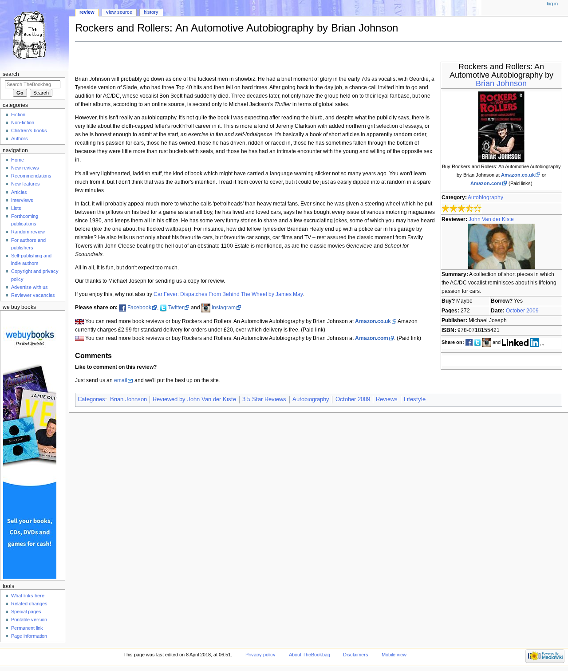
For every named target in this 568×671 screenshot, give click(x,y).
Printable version (29, 619)
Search (11, 74)
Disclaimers (355, 654)
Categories (91, 399)
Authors (19, 138)
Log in (552, 3)
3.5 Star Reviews (264, 399)
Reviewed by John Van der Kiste (194, 399)
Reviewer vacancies (33, 295)
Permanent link (27, 628)
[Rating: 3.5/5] (462, 208)
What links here (27, 595)
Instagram (224, 307)
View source (119, 12)
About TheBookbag (309, 654)
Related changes (29, 603)
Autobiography (485, 197)
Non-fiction (22, 122)
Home (17, 159)
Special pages (26, 611)
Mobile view (394, 654)
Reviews (387, 399)
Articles (19, 192)
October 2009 (522, 311)
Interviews (22, 200)
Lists (16, 208)
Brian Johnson (501, 83)
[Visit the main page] (34, 34)
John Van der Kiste (491, 219)
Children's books (29, 130)
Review (87, 12)
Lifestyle (415, 399)
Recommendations (31, 175)
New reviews (25, 167)
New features (25, 183)
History (151, 12)
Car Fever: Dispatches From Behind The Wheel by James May (228, 294)
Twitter (176, 307)
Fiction (18, 114)
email (120, 380)
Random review (28, 231)
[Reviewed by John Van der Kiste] (501, 246)
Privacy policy (260, 654)
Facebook (139, 307)
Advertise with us (29, 287)
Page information (29, 636)
